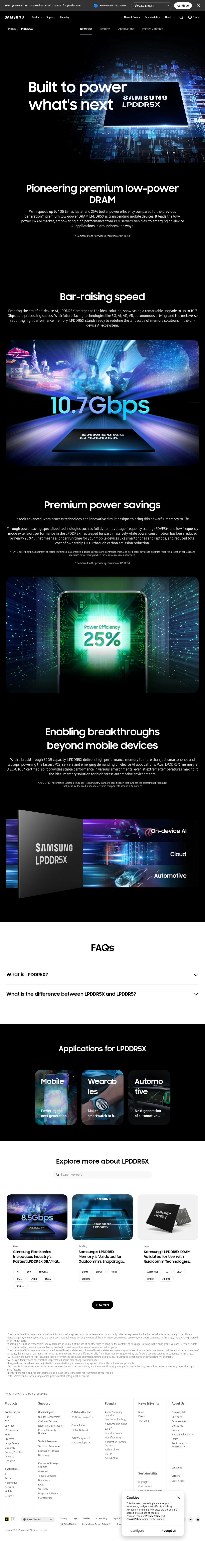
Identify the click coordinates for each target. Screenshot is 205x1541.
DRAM (19, 1279)
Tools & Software (47, 1475)
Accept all (169, 1531)
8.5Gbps (20, 1286)
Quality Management (49, 1417)
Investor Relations (181, 1434)
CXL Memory (11, 1430)
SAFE (108, 1428)
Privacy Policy (152, 1516)
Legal (75, 1518)
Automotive (152, 1271)
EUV (29, 1271)
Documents (44, 1480)
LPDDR (11, 29)
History (175, 1430)
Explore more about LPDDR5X (102, 1161)
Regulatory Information (50, 1425)
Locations (177, 1467)
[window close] (178, 1497)
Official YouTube (197, 1519)
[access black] (7, 1519)
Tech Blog (143, 1420)
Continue (183, 6)
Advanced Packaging (116, 1424)
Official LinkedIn (190, 1519)
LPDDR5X (43, 1271)
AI (18, 1271)
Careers (176, 1475)
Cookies (86, 1518)
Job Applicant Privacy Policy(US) (96, 1524)
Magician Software (48, 1493)
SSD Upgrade (45, 1498)
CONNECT (110, 1458)
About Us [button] (170, 17)
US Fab (108, 1454)
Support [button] (50, 17)
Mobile (48, 1279)
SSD (7, 1421)
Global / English (144, 6)
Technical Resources (49, 1446)
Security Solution (14, 1452)
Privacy (63, 1518)
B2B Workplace (79, 1438)
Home (8, 1393)
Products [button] (37, 17)
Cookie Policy (134, 1519)
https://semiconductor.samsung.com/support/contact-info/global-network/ (48, 1376)
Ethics (175, 1439)
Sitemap (120, 1524)
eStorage (9, 1425)
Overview (86, 29)
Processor (10, 1439)
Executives (177, 1425)
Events (141, 1416)
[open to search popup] (181, 17)
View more (102, 1305)
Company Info (179, 1412)
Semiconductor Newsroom (180, 1445)
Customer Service (47, 1421)
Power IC (9, 1456)
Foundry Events (113, 1433)
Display (9, 1461)
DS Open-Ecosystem (82, 1417)
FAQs (41, 1484)
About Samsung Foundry (113, 1413)
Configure (137, 1531)
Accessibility (101, 1518)
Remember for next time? (113, 5)
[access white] (13, 1519)
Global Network (79, 1430)
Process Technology (115, 1419)
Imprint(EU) (118, 1518)
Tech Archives (112, 1449)
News (141, 1412)
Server (8, 1478)
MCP (7, 1434)
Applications (126, 29)
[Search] (57, 1174)
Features (105, 29)
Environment (145, 1486)
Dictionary (43, 1455)
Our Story (177, 1417)
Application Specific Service (115, 1443)
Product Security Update (47, 1431)
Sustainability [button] (152, 17)
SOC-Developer (79, 1442)
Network (9, 1487)
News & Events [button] (132, 17)
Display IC (10, 1447)
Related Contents (152, 29)
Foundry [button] (64, 17)
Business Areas (179, 1421)
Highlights (143, 1482)
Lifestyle (9, 1496)
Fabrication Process (48, 1450)
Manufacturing (113, 1437)
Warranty (43, 1489)
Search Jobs (178, 1481)
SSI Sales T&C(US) (68, 1524)
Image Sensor (12, 1443)
